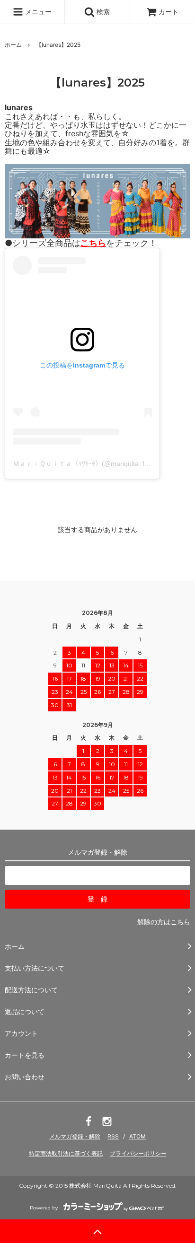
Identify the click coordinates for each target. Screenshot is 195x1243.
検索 (102, 12)
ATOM (137, 1136)
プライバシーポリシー (138, 1153)
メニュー (37, 12)
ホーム (13, 44)
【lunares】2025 (58, 44)
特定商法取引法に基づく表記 (66, 1153)
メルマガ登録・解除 (74, 1136)
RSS (113, 1136)
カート (168, 12)
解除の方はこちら (163, 922)
